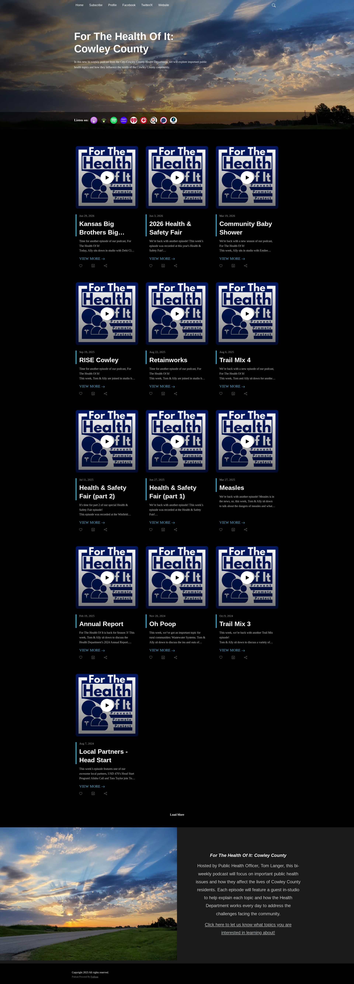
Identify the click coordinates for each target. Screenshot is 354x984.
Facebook (129, 5)
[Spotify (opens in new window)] (113, 120)
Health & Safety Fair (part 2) (102, 492)
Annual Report (101, 623)
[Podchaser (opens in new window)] (163, 120)
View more (90, 258)
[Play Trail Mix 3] (247, 577)
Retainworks (168, 359)
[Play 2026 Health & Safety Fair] (177, 177)
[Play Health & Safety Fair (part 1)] (177, 441)
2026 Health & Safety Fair (170, 228)
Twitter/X (147, 5)
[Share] (106, 266)
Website (163, 5)
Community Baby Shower (245, 228)
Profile (112, 5)
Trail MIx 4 (235, 359)
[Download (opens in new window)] (93, 266)
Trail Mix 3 (235, 623)
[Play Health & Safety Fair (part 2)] (106, 441)
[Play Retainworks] (177, 313)
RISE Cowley (98, 359)
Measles (231, 487)
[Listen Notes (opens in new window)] (153, 120)
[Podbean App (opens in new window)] (103, 120)
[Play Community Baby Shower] (247, 177)
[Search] (273, 5)
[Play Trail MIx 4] (247, 313)
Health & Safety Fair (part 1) (172, 492)
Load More (177, 814)
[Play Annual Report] (106, 577)
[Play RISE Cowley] (106, 313)
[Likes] (81, 266)
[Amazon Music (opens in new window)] (123, 120)
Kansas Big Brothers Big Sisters (98, 228)
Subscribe (96, 5)
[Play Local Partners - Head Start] (106, 705)
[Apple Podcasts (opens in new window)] (93, 120)
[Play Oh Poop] (177, 577)
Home (80, 5)
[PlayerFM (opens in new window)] (143, 120)
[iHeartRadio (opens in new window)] (133, 120)
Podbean (94, 976)
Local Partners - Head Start (103, 756)
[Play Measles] (247, 441)
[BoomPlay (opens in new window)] (173, 120)
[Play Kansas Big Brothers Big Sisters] (106, 177)
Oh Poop (162, 623)
